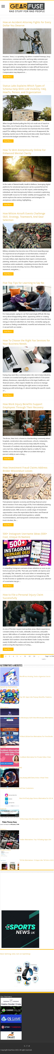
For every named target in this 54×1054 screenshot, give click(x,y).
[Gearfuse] (27, 7)
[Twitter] (29, 1046)
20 (29, 656)
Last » (44, 659)
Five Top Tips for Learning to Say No (23, 282)
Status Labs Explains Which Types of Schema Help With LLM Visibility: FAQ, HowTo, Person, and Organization (24, 89)
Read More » (8, 77)
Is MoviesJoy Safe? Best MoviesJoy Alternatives (36, 718)
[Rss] (25, 1046)
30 (34, 656)
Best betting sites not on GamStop (15, 954)
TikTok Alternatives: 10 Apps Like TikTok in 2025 (36, 860)
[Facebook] (27, 1046)
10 (25, 656)
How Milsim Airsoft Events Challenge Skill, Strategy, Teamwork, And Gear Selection (24, 217)
